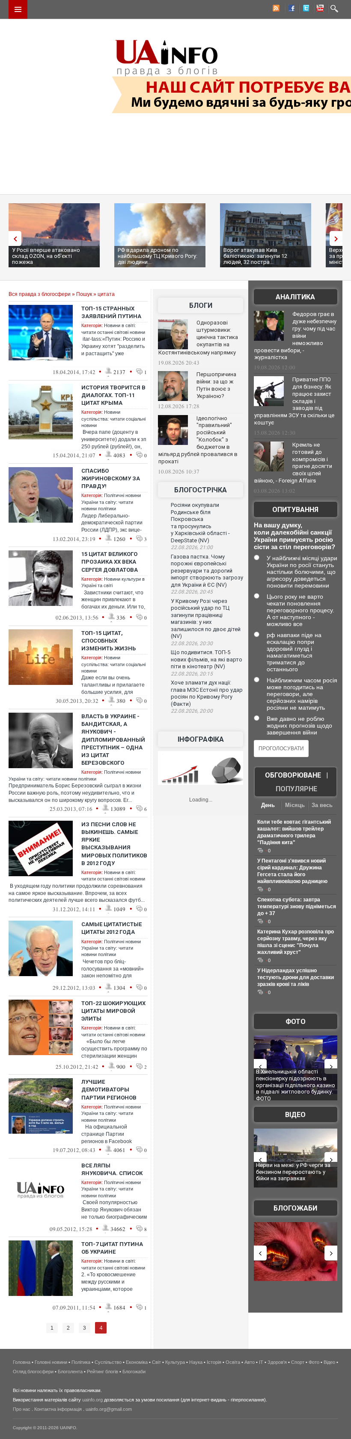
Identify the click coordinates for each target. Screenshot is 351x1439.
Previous (12, 238)
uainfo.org (92, 1399)
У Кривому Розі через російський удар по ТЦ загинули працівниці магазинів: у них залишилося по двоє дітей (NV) (206, 619)
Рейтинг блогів (102, 1371)
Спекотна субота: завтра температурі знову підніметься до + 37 (296, 906)
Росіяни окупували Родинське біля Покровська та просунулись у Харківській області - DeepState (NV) (200, 523)
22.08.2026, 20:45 (192, 592)
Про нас (21, 1409)
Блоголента (70, 1371)
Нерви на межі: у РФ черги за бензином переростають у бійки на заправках (293, 1172)
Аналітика (295, 297)
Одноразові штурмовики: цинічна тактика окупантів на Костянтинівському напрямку (198, 337)
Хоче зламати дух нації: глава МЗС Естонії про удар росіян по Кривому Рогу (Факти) (207, 693)
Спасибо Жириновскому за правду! (110, 478)
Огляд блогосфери (33, 1371)
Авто (249, 1362)
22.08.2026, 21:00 (192, 547)
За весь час (322, 806)
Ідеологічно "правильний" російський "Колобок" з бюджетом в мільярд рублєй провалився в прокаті (198, 440)
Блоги (200, 305)
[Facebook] (289, 9)
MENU (18, 9)
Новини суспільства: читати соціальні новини (113, 418)
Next (338, 238)
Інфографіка (201, 739)
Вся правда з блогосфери (40, 294)
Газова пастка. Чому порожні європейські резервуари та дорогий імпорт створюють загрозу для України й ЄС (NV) (207, 570)
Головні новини (51, 1362)
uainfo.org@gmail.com (109, 1409)
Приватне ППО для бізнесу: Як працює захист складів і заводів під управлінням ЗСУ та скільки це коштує (294, 401)
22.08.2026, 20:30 (192, 643)
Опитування (295, 510)
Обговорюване (293, 775)
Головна (21, 1362)
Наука (195, 1362)
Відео (295, 1115)
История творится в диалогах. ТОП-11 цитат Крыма (113, 395)
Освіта (233, 1362)
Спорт (297, 1362)
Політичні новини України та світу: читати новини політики (111, 502)
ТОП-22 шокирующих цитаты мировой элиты (113, 1011)
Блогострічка (200, 490)
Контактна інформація (58, 1409)
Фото (296, 1022)
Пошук (84, 294)
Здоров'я (277, 1362)
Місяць (295, 805)
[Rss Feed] (275, 9)
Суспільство (108, 1362)
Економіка (137, 1362)
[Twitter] (304, 9)
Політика (80, 1362)
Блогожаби (295, 1208)
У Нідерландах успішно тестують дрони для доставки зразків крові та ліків (295, 977)
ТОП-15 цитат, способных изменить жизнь (108, 641)
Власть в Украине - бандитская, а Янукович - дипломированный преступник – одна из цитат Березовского (113, 739)
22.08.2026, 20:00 (192, 711)
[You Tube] (319, 9)
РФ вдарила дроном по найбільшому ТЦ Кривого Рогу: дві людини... (157, 256)
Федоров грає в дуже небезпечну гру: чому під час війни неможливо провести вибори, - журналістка (295, 335)
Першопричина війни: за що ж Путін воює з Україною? (216, 385)
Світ (156, 1362)
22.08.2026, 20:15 (192, 674)
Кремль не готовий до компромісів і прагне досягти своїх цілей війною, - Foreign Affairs (293, 463)
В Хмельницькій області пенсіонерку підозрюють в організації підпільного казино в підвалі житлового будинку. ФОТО (295, 1084)
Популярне (296, 789)
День (268, 805)
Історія (214, 1362)
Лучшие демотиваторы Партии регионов (109, 1089)
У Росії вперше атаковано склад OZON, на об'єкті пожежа (46, 256)
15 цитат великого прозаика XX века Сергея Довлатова (109, 562)
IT (261, 1362)
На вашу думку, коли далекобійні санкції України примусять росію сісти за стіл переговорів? (294, 535)
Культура (175, 1362)
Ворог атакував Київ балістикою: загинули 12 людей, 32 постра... (255, 256)
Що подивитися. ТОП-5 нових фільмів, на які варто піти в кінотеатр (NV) (206, 659)
